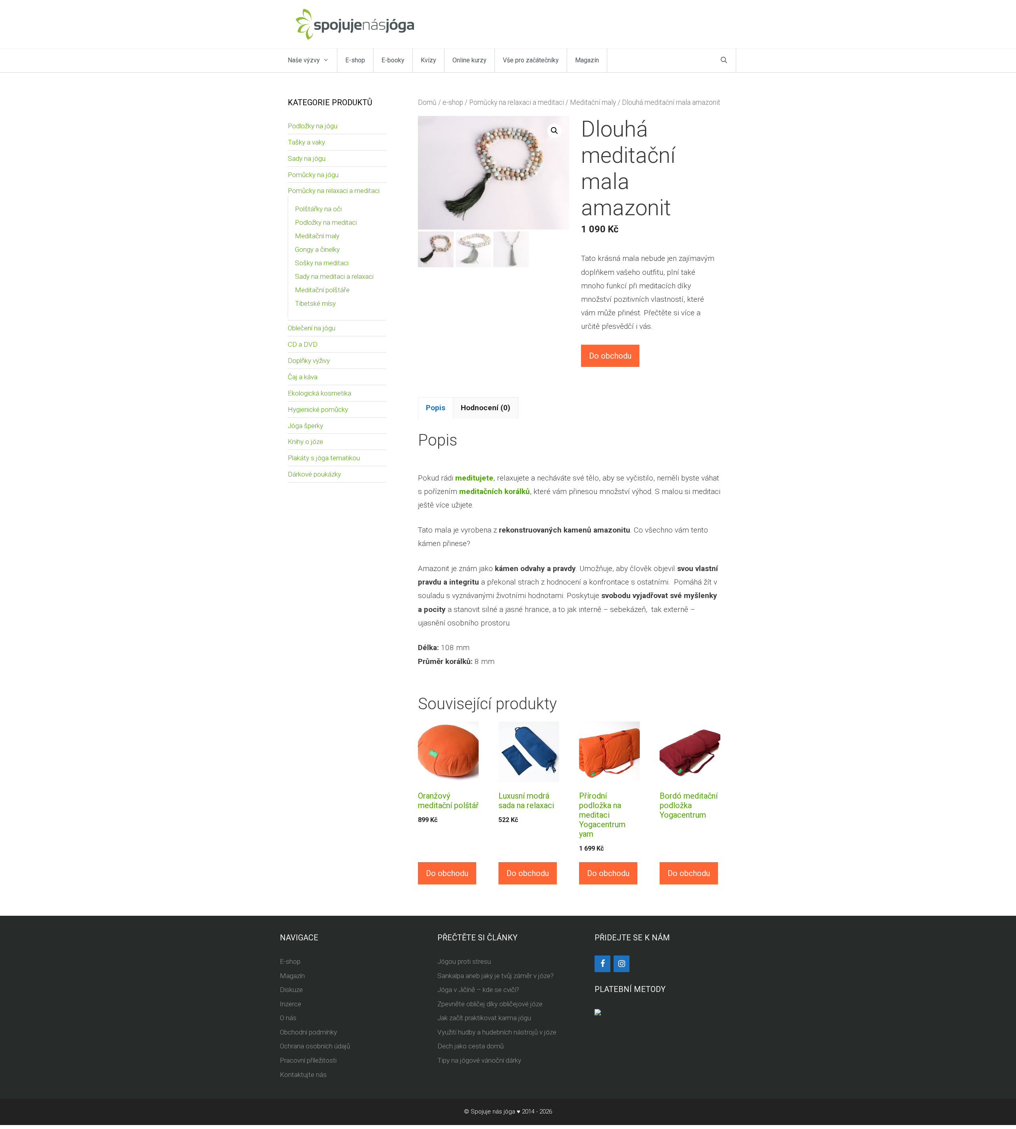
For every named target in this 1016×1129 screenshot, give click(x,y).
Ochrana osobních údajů (315, 1046)
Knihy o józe (305, 442)
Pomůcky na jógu (313, 175)
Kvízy (428, 60)
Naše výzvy (304, 60)
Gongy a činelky (317, 249)
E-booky (392, 60)
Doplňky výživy (309, 361)
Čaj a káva (303, 377)
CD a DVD (303, 344)
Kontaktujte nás (303, 1075)
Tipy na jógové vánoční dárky (479, 1060)
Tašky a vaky (306, 142)
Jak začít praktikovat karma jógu (484, 1018)
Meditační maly (593, 102)
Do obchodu (610, 356)
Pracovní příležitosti (308, 1060)
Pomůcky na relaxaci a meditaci (516, 102)
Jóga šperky (305, 426)
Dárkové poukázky (314, 474)
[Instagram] (621, 963)
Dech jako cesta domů (470, 1046)
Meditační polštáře (322, 290)
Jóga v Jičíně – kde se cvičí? (478, 990)
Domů (427, 102)
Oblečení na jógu (311, 328)
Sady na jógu (306, 158)
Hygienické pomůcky (318, 409)
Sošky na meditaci (321, 263)
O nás (288, 1018)
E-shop (355, 60)
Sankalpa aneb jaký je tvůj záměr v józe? (495, 976)
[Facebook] (602, 963)
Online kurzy (469, 60)
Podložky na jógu (312, 126)
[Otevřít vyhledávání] (724, 60)
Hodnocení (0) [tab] (485, 407)
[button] (554, 131)
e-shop (453, 102)
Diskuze (291, 990)
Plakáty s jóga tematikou (324, 458)
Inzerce (290, 1004)
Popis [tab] (435, 407)
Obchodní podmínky (308, 1032)
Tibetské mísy (315, 303)
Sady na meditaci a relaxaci (334, 276)
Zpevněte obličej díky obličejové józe (490, 1004)
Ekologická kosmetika (319, 393)
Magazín (587, 60)
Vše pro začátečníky (531, 60)
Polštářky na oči (318, 209)
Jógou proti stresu (464, 961)
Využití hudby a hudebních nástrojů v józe (496, 1032)
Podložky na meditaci (326, 222)
